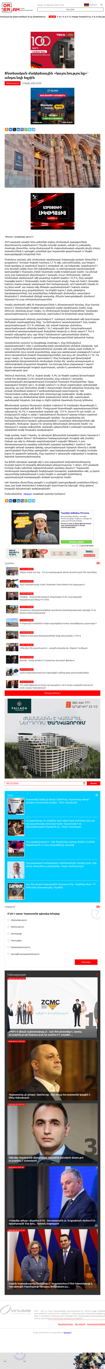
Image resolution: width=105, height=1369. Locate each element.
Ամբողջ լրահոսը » (52, 693)
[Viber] (22, 129)
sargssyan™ (68, 1332)
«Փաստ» (27, 493)
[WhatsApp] (26, 129)
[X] (14, 129)
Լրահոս (9, 563)
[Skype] (29, 129)
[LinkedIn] (18, 129)
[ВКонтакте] (10, 129)
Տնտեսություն (12, 83)
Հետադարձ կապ (65, 1324)
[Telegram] (33, 129)
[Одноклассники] (6, 129)
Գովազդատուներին (96, 1324)
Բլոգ (10, 795)
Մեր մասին (80, 1324)
